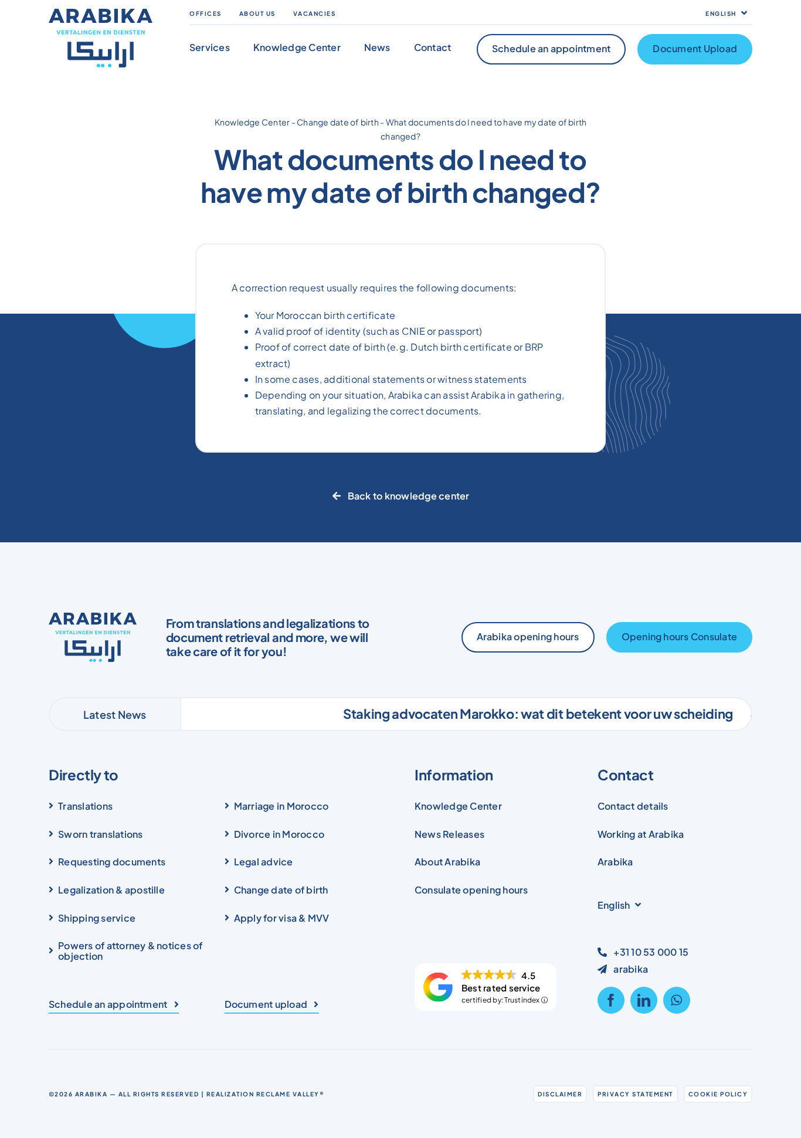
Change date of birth (338, 122)
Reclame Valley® (290, 1094)
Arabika (91, 1094)
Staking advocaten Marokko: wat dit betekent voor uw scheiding (496, 713)
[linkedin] (643, 1000)
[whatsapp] (676, 1000)
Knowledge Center (252, 122)
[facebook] (611, 1000)
